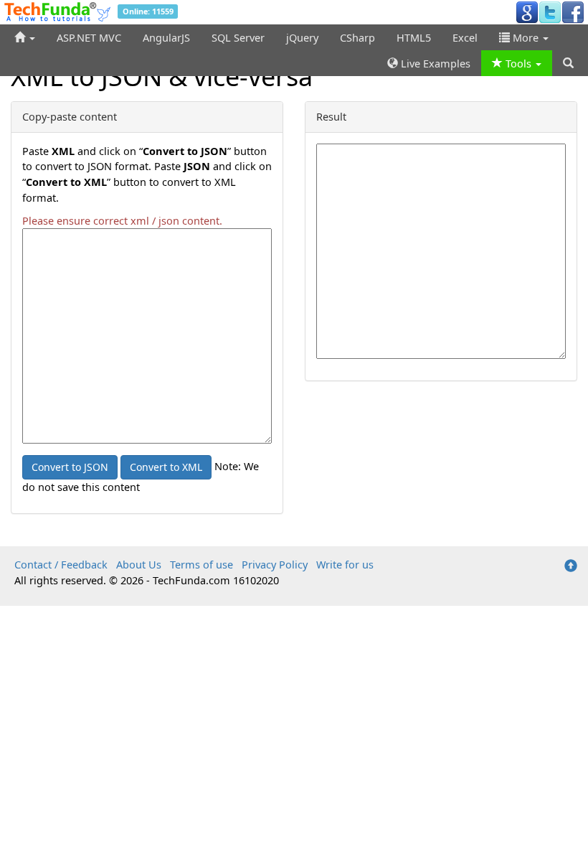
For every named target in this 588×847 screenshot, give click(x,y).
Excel (465, 37)
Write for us (345, 564)
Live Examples (434, 63)
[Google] (527, 11)
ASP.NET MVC (89, 37)
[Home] (25, 37)
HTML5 (414, 37)
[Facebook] (572, 11)
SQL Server (238, 37)
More (525, 37)
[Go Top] (570, 566)
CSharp (357, 37)
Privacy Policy (275, 564)
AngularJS (166, 37)
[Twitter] (550, 11)
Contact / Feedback (61, 564)
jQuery (302, 37)
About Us (138, 564)
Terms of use (201, 564)
